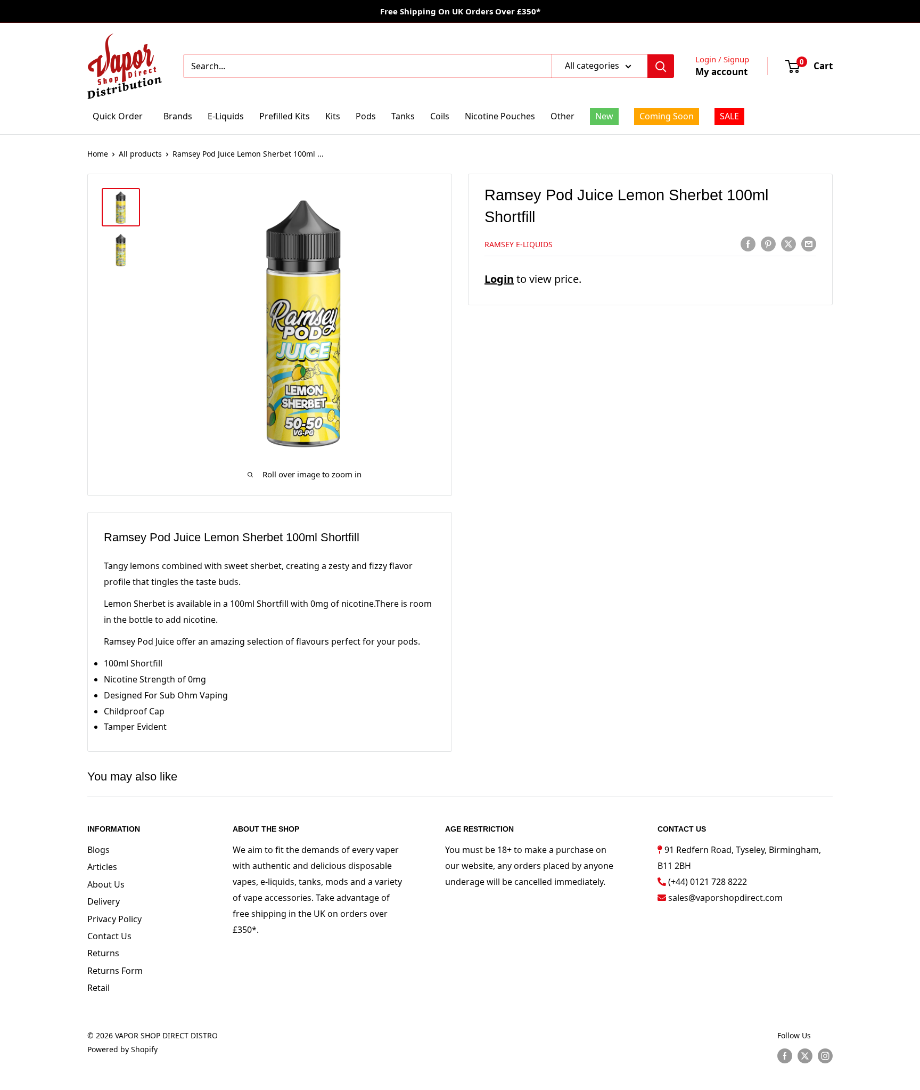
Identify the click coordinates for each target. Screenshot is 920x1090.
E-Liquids (226, 116)
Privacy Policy (114, 919)
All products (140, 154)
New (604, 116)
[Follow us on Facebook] (784, 1055)
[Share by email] (808, 243)
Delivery (103, 901)
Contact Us (109, 936)
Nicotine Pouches (500, 116)
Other (562, 116)
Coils (439, 116)
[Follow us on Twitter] (805, 1055)
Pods (366, 116)
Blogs (98, 850)
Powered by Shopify (122, 1049)
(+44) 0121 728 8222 (707, 882)
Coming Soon (666, 116)
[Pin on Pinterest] (768, 243)
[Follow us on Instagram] (825, 1055)
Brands (177, 116)
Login (499, 279)
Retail (98, 988)
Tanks (403, 116)
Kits (332, 116)
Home (97, 154)
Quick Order (118, 116)
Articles (102, 867)
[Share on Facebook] (748, 243)
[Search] (660, 66)
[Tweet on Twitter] (788, 243)
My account (721, 72)
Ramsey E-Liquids (518, 244)
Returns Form (115, 971)
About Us (106, 884)
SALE (729, 116)
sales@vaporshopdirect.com (725, 898)
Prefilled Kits (284, 116)
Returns (103, 953)
